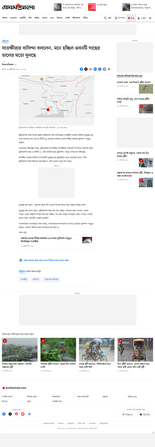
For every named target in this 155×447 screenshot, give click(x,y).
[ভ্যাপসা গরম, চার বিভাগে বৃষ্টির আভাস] (146, 89)
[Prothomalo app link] (128, 415)
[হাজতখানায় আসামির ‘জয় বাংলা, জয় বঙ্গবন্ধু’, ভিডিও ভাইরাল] (58, 7)
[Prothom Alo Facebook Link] (5, 414)
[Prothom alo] (18, 7)
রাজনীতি (23, 18)
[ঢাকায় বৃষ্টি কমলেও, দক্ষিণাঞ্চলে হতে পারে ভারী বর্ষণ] (97, 350)
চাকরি (67, 18)
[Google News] (29, 414)
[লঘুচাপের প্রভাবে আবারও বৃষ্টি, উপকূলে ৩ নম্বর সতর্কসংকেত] (146, 182)
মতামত (44, 18)
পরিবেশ (5, 41)
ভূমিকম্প (36, 279)
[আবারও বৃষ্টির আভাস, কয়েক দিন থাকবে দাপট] (58, 350)
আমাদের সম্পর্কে (48, 423)
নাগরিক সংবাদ (7, 396)
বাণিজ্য (36, 18)
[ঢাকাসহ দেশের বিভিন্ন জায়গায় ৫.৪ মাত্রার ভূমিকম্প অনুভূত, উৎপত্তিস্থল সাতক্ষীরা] (87, 240)
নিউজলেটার (104, 423)
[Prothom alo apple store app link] (145, 415)
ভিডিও (85, 18)
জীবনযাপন (76, 18)
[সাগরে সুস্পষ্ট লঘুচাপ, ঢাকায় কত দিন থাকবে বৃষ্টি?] (146, 163)
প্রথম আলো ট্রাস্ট (83, 396)
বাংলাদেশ (13, 18)
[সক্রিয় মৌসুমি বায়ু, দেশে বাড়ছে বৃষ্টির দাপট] (146, 108)
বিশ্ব (30, 18)
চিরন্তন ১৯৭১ (132, 396)
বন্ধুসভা (105, 396)
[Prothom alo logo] (14, 388)
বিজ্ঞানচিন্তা (56, 396)
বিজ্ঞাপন (61, 423)
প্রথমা (29, 401)
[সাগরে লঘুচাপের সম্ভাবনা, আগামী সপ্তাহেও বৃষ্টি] (20, 350)
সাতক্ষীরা (24, 279)
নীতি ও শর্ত (81, 423)
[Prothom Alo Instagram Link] (18, 414)
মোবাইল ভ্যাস (57, 401)
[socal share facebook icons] (81, 70)
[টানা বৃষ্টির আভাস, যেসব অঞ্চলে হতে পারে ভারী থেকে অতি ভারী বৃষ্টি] (135, 350)
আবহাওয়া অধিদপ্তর (51, 279)
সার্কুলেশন (70, 423)
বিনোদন (59, 18)
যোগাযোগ (92, 423)
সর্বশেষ (4, 18)
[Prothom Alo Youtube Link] (24, 414)
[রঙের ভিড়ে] (92, 7)
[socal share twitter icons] (86, 70)
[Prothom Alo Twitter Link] (11, 414)
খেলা (52, 18)
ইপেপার (4, 401)
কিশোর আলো (32, 396)
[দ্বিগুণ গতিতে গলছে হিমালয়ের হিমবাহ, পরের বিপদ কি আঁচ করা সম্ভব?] (126, 7)
